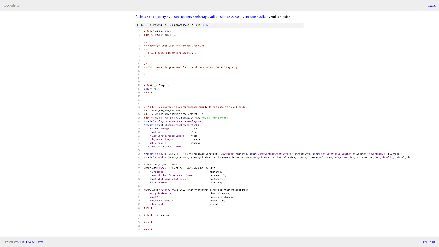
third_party (157, 17)
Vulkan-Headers (180, 17)
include (250, 17)
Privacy (30, 241)
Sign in (432, 5)
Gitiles (20, 241)
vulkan (263, 17)
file (206, 25)
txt (425, 241)
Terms (39, 241)
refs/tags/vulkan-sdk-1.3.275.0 (217, 17)
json (433, 241)
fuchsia (140, 17)
